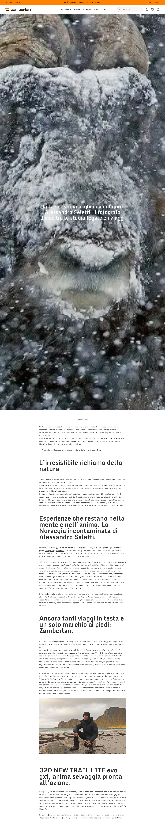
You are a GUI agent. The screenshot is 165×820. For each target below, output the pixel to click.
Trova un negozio (15, 2)
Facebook (60, 551)
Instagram (49, 551)
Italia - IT (154, 2)
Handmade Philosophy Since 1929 (82, 2)
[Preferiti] (152, 9)
